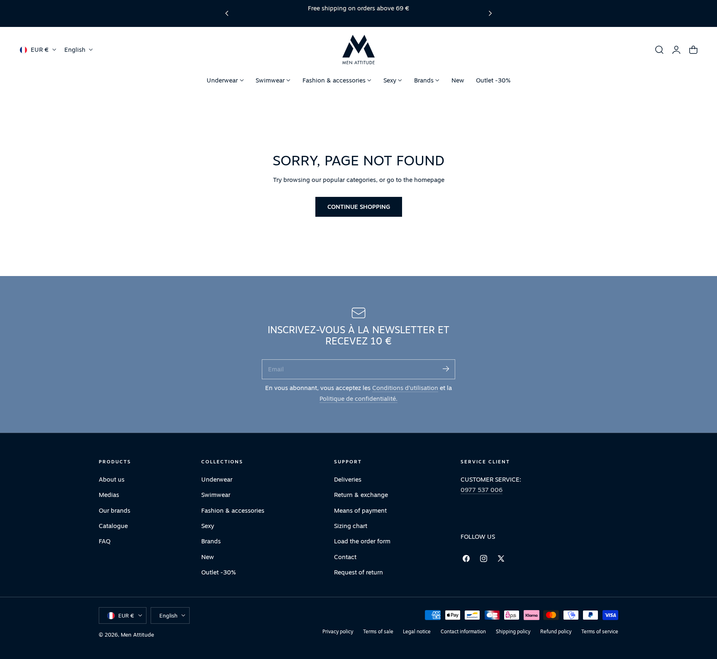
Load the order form (362, 541)
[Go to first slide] (490, 13)
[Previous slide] (227, 13)
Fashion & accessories (232, 510)
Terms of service (599, 631)
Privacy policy (337, 631)
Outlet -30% (218, 572)
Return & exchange (361, 494)
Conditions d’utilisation (405, 387)
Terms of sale (378, 631)
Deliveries (347, 479)
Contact (345, 556)
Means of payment (360, 510)
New (207, 556)
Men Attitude (137, 634)
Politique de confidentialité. (358, 398)
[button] (659, 49)
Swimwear (215, 494)
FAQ (104, 541)
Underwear (216, 479)
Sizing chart (350, 525)
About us (111, 479)
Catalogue (113, 525)
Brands (211, 541)
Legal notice (417, 631)
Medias (109, 494)
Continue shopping (358, 206)
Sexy (207, 525)
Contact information (463, 631)
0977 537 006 (481, 489)
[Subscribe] (446, 368)
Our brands (114, 510)
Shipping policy (513, 631)
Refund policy (555, 631)
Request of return (358, 572)
